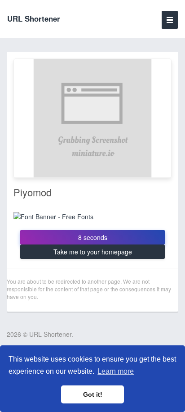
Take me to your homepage (92, 251)
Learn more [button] (115, 371)
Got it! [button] (92, 394)
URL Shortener (33, 18)
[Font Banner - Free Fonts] (53, 215)
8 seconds (92, 237)
